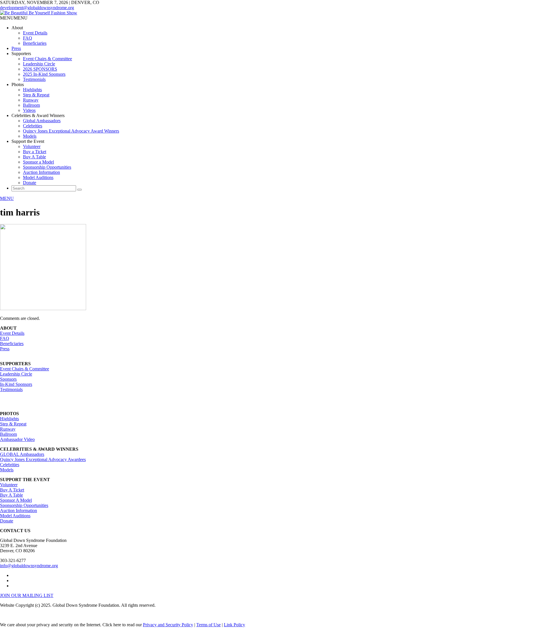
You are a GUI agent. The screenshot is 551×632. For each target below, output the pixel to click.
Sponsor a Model (38, 162)
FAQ (27, 38)
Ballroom (31, 105)
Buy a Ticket (34, 151)
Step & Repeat (36, 94)
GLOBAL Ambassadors (22, 454)
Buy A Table (34, 156)
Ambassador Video (17, 439)
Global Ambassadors (42, 120)
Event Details (35, 32)
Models (29, 136)
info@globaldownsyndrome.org (29, 565)
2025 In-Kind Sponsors (44, 74)
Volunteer (31, 146)
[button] (14, 17)
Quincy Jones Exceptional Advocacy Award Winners (71, 131)
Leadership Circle (39, 63)
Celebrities (32, 125)
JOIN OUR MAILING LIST (26, 595)
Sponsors (8, 379)
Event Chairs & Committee (47, 58)
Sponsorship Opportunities (47, 167)
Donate (29, 182)
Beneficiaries (34, 43)
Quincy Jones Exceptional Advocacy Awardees (43, 459)
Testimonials (34, 79)
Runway (30, 100)
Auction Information (41, 172)
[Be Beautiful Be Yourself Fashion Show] (38, 12)
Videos (29, 110)
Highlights (32, 89)
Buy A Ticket (12, 489)
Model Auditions (38, 177)
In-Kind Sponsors (16, 384)
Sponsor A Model (16, 500)
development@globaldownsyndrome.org (37, 7)
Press (16, 48)
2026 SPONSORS (40, 69)
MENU (7, 198)
